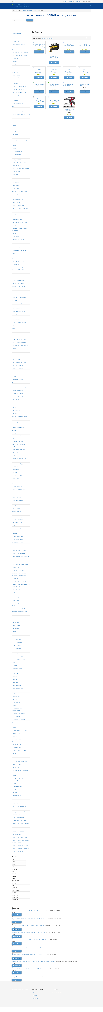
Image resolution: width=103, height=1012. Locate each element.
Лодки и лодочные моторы (18, 539)
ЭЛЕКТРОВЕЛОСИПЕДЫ (17, 393)
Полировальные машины (18, 120)
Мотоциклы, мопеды (17, 404)
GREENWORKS (15, 182)
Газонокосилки (15, 188)
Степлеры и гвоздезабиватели (19, 180)
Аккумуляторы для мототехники (19, 416)
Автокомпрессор (16, 452)
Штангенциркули (16, 759)
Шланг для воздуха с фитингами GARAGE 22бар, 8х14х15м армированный (29, 911)
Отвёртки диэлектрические (18, 693)
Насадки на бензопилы (17, 78)
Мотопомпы (15, 61)
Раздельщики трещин (17, 486)
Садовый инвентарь (17, 219)
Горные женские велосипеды (19, 365)
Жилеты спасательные (17, 542)
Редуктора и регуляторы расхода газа (20, 771)
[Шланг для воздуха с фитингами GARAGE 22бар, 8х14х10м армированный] (51, 916)
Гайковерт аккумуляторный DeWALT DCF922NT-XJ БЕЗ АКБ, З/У (54, 57)
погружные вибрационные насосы (20, 211)
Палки (13, 325)
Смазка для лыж (16, 336)
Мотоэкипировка (16, 402)
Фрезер (14, 122)
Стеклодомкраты (16, 814)
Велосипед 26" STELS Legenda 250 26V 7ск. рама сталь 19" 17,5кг (27, 976)
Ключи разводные (16, 648)
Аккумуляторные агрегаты (18, 286)
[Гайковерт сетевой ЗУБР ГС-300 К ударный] (69, 102)
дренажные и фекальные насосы (20, 196)
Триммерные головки (17, 49)
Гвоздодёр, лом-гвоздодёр (18, 719)
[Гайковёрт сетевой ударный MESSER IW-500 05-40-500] (69, 82)
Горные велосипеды (17, 359)
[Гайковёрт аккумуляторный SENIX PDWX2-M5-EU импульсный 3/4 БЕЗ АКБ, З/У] (39, 67)
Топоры (14, 233)
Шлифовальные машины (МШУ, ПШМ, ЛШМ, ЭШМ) (21, 116)
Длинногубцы (15, 622)
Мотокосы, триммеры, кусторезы (20, 52)
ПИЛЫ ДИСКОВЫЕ (16, 160)
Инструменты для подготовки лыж (20, 339)
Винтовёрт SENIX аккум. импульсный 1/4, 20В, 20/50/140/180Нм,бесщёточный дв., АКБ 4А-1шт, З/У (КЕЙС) (39, 46)
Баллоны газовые (16, 764)
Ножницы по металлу (17, 668)
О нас (57, 6)
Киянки (14, 631)
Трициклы (14, 413)
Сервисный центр (57, 992)
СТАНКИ (14, 131)
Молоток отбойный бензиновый (20, 92)
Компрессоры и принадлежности (20, 561)
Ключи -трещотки (16, 645)
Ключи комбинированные (18, 642)
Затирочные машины (17, 483)
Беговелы (14, 385)
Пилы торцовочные (17, 137)
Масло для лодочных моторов (19, 837)
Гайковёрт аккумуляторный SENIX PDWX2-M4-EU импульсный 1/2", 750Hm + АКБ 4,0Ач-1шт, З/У (69, 73)
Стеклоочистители (16, 826)
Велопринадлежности (17, 390)
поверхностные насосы (18, 205)
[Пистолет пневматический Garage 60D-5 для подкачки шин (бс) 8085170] (51, 945)
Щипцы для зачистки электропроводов (17, 709)
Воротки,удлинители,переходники (20, 617)
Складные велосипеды (17, 379)
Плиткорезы (15, 134)
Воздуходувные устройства (18, 80)
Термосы (14, 798)
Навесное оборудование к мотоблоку (18, 429)
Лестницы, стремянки (17, 475)
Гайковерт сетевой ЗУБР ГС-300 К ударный (69, 110)
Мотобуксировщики (17, 506)
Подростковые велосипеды (18, 396)
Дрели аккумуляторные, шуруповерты (17, 105)
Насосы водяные (16, 194)
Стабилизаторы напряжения (19, 581)
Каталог (52, 6)
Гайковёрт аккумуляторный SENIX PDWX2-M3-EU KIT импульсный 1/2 (84, 46)
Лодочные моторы (16, 545)
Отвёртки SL (15, 676)
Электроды (15, 533)
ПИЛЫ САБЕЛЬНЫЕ (16, 165)
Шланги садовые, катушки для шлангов (19, 252)
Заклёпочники (15, 628)
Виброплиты (15, 472)
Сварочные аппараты (17, 528)
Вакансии (35, 998)
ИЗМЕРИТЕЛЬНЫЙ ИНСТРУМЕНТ (19, 750)
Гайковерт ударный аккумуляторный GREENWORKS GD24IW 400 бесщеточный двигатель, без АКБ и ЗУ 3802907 (54, 87)
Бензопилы (15, 36)
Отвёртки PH (15, 679)
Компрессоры (15, 567)
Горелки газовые (16, 767)
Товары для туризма (17, 786)
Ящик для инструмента (17, 747)
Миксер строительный (17, 142)
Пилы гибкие (15, 736)
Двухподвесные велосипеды (19, 362)
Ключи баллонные (16, 639)
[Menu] (90, 6)
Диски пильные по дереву (18, 831)
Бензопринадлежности (17, 75)
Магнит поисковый (16, 494)
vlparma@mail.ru (77, 1)
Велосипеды (15, 356)
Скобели (14, 727)
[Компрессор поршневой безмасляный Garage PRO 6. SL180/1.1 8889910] (51, 931)
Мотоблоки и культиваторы (18, 424)
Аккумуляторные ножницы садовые (20, 294)
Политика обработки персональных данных (72, 1009)
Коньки (14, 317)
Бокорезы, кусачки (16, 614)
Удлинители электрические (18, 742)
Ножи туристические (17, 795)
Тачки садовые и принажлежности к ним (20, 257)
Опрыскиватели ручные (18, 277)
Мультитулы (15, 792)
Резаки (14, 775)
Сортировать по (37, 38)
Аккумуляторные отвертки (18, 109)
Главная (46, 6)
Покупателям (65, 6)
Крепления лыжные (16, 334)
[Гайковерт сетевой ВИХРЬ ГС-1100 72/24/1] (85, 82)
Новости (35, 995)
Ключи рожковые (16, 651)
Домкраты (14, 455)
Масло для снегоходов (17, 851)
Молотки (14, 662)
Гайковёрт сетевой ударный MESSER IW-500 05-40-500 (69, 85)
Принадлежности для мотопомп (19, 64)
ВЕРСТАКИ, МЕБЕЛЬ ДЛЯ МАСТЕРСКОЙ (17, 780)
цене (43, 38)
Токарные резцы (16, 733)
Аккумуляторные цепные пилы (19, 289)
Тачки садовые (15, 264)
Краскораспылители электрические (20, 168)
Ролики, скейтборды (17, 319)
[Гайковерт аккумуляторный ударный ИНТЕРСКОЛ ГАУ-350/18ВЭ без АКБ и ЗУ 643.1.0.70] (39, 96)
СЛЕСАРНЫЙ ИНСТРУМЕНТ (18, 608)
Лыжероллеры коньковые (18, 351)
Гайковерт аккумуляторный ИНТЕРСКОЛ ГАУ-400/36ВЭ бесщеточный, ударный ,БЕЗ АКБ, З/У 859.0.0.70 (85, 73)
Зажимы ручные (16, 625)
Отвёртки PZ (15, 682)
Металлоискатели (16, 497)
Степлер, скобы (16, 716)
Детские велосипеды (17, 382)
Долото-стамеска (16, 722)
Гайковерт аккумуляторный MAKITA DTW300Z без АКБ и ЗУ (69, 45)
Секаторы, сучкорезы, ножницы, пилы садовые (19, 229)
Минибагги (15, 578)
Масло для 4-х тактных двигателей (20, 845)
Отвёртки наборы (16, 696)
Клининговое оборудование (19, 820)
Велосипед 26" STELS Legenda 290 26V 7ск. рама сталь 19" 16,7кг (27, 968)
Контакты (74, 6)
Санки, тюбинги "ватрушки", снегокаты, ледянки (18, 313)
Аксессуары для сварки (17, 519)
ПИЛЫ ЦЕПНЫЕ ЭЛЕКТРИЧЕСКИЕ (19, 162)
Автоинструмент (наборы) (18, 449)
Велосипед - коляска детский (19, 387)
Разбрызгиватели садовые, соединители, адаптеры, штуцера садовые (19, 269)
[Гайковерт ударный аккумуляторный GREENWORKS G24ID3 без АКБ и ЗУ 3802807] (39, 82)
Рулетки (14, 753)
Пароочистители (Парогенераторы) (20, 823)
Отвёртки (14, 671)
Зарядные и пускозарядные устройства (18, 445)
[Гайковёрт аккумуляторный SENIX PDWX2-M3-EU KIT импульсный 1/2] (85, 42)
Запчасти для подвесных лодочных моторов (20, 558)
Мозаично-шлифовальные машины (20, 481)
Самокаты (14, 348)
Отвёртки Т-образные (17, 688)
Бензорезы (15, 466)
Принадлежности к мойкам (18, 441)
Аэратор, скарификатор (18, 280)
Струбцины (15, 724)
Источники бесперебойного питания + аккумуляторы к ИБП (21, 585)
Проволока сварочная (17, 536)
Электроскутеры (16, 410)
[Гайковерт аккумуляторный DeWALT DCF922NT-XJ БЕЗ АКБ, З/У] (54, 48)
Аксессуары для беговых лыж (19, 342)
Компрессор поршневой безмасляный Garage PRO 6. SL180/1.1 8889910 (28, 932)
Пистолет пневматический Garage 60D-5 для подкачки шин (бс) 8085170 (28, 947)
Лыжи (13, 328)
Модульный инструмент (17, 177)
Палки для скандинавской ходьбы (20, 345)
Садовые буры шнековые (18, 239)
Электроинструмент (32, 10)
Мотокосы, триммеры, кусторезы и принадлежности (20, 40)
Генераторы (15, 58)
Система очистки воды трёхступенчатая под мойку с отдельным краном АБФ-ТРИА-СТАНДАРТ (33, 961)
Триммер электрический (18, 283)
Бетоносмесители (16, 469)
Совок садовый (16, 247)
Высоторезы (15, 83)
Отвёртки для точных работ (19, 691)
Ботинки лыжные (16, 331)
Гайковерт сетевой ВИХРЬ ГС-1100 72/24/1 (84, 84)
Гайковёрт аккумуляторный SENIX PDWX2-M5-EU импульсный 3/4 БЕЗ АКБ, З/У (38, 72)
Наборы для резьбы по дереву (19, 730)
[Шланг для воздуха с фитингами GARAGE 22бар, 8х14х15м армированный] (51, 909)
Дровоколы (15, 306)
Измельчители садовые (17, 275)
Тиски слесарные (16, 702)
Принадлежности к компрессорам (20, 564)
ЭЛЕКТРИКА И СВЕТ (16, 739)
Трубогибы (15, 174)
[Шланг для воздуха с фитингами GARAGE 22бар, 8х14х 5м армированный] (51, 924)
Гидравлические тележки (18, 817)
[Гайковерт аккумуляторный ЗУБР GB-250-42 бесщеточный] (54, 96)
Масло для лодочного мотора (19, 550)
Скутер (14, 407)
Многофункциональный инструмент (20, 140)
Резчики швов (15, 478)
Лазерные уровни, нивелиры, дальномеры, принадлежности (19, 574)
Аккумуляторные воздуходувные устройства (19, 299)
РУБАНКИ (14, 145)
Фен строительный (16, 128)
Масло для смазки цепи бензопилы (20, 848)
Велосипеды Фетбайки (17, 368)
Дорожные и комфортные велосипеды (18, 375)
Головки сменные (16, 619)
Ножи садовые (15, 236)
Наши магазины (83, 6)
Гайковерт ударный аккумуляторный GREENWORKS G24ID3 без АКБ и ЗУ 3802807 (38, 86)
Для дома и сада (16, 185)
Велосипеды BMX (16, 371)
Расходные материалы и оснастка (20, 829)
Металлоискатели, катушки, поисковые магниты (18, 491)
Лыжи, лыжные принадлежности (19, 322)
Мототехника (15, 399)
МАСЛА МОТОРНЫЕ (16, 834)
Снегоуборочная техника (18, 433)
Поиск (29, 20)
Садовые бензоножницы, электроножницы (18, 71)
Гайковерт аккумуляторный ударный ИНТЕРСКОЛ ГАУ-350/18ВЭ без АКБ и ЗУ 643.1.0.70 (39, 101)
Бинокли (14, 801)
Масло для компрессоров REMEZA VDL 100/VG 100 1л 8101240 (26, 954)
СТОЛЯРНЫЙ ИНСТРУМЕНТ (18, 713)
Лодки (13, 547)
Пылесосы (14, 148)
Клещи (13, 634)
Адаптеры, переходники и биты (19, 611)
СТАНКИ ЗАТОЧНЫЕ (16, 154)
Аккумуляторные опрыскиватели (19, 303)
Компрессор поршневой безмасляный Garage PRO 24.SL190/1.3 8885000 (29, 939)
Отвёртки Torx (15, 674)
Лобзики (14, 125)
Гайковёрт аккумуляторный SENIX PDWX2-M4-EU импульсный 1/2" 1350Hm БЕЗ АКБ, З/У (54, 72)
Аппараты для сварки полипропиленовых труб (17, 524)
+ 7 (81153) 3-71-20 (68, 1)
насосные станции (16, 202)
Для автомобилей (16, 436)
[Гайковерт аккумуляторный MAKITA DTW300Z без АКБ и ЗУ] (69, 42)
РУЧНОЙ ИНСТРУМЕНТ (17, 744)
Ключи (13, 637)
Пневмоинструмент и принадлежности (17, 591)
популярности (49, 38)
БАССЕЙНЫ (15, 783)
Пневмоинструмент (17, 600)
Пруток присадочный (17, 530)
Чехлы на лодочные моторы (19, 553)
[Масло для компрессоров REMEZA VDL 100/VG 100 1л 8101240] (51, 953)
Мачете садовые (16, 245)
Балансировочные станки (18, 461)
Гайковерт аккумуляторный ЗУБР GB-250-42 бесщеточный (54, 101)
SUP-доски (14, 354)
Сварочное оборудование (18, 517)
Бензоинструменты (16, 33)
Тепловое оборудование (18, 570)
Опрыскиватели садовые (18, 89)
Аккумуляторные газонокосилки (19, 191)
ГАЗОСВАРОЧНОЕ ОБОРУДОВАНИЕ (20, 761)
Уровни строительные (17, 756)
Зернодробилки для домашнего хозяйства (19, 808)
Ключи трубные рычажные (18, 654)
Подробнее (39, 52)
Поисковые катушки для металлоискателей (17, 502)
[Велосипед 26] (51, 967)
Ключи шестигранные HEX (18, 659)
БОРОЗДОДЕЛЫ (16, 171)
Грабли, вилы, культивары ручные (20, 222)
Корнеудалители (16, 242)
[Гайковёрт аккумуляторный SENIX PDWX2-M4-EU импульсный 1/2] (54, 67)
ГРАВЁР (14, 157)
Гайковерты (15, 100)
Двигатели (14, 67)
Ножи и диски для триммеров (19, 44)
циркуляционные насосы (18, 199)
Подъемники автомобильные (19, 458)
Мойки (13, 438)
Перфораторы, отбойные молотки (20, 111)
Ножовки (14, 665)
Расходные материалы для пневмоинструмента (18, 596)
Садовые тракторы (16, 422)
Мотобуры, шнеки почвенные (19, 86)
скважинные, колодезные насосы (20, 208)
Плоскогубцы (15, 699)
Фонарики (14, 789)
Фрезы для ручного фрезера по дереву (19, 604)
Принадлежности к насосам (18, 216)
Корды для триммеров (17, 47)
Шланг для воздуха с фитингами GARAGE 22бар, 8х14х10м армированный (29, 918)
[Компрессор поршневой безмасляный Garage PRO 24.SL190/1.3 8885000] (51, 938)
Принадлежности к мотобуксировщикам (16, 510)
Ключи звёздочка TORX (17, 656)
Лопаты (14, 225)
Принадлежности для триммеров (20, 55)
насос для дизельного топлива (19, 214)
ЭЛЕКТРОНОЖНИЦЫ (17, 151)
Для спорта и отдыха (17, 308)
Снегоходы (15, 803)
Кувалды (14, 705)
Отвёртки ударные (16, 685)
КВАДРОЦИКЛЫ (16, 419)
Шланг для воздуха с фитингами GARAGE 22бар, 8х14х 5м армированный (29, 925)
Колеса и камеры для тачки (18, 261)
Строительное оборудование (19, 464)
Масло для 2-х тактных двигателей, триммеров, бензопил (20, 841)
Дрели (13, 97)
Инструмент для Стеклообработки (20, 812)
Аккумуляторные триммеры (18, 292)
